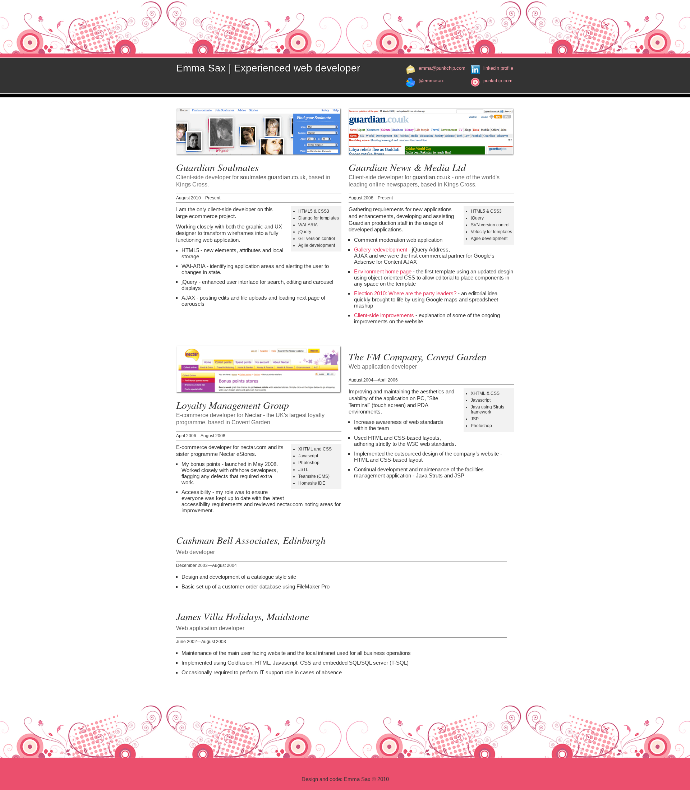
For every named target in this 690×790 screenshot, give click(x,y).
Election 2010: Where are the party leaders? (405, 293)
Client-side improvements (384, 315)
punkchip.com (497, 80)
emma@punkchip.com (442, 68)
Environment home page (382, 271)
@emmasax (431, 80)
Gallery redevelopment (380, 249)
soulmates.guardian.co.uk (272, 177)
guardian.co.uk (431, 177)
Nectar (253, 415)
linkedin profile (498, 68)
